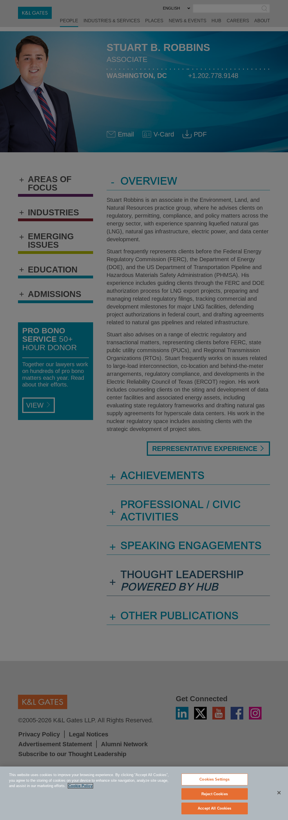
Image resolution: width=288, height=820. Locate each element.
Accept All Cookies (214, 808)
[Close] (279, 793)
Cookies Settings (214, 779)
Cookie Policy (80, 786)
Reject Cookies (214, 794)
